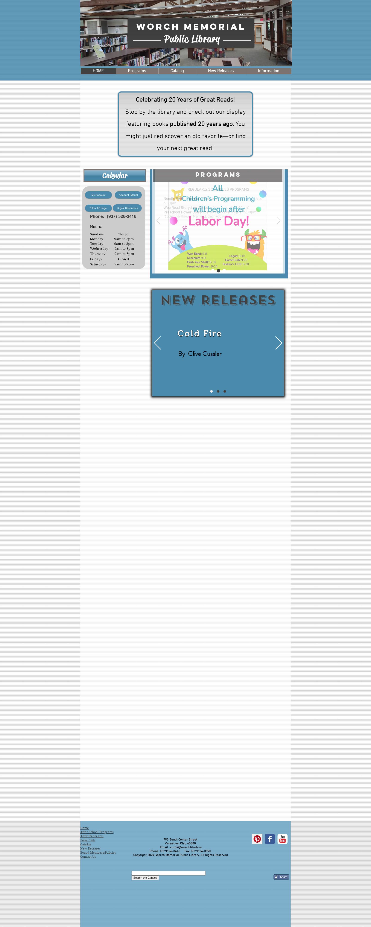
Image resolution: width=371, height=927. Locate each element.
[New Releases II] (218, 391)
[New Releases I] (211, 391)
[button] (250, 13)
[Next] (278, 221)
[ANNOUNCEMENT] (212, 270)
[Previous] (158, 221)
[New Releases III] (225, 391)
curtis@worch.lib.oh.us (186, 847)
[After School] (224, 270)
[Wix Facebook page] (270, 839)
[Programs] (218, 270)
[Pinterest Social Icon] (257, 839)
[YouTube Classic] (282, 839)
